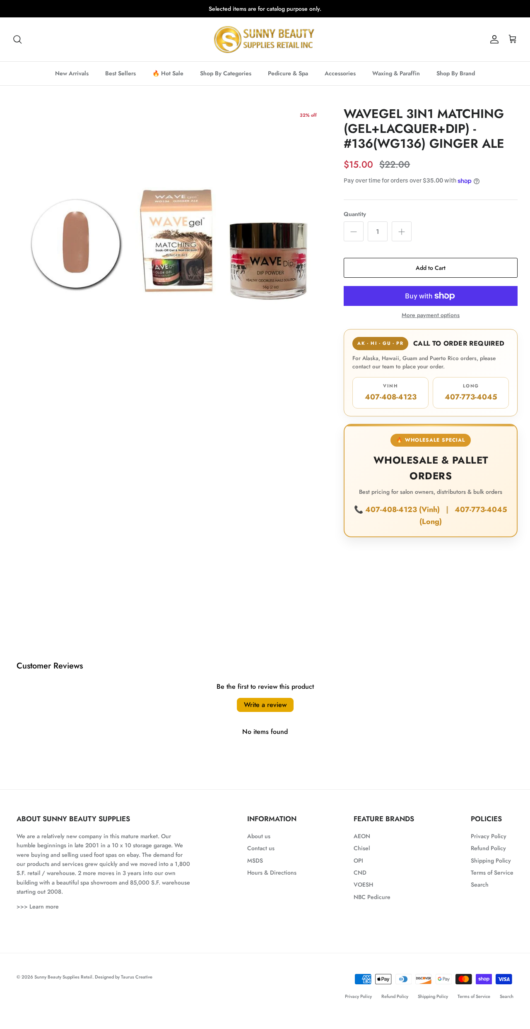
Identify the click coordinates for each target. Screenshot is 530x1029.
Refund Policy (488, 848)
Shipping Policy (491, 860)
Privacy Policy (488, 836)
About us (258, 836)
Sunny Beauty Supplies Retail (63, 977)
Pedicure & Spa (288, 73)
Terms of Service (492, 872)
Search (480, 884)
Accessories (340, 73)
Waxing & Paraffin (396, 73)
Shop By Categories (225, 73)
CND (360, 872)
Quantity (355, 214)
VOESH (363, 884)
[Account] (492, 39)
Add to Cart (431, 268)
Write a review (265, 704)
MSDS (255, 860)
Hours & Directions (271, 872)
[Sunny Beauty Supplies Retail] (265, 39)
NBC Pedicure (372, 897)
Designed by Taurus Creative (123, 977)
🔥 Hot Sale (167, 73)
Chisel (362, 848)
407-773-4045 (471, 392)
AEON (362, 836)
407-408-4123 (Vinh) (403, 509)
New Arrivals (72, 73)
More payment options (431, 315)
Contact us (261, 848)
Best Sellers (120, 73)
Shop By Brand (455, 73)
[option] (169, 240)
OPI (358, 860)
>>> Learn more (38, 906)
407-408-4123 (391, 392)
